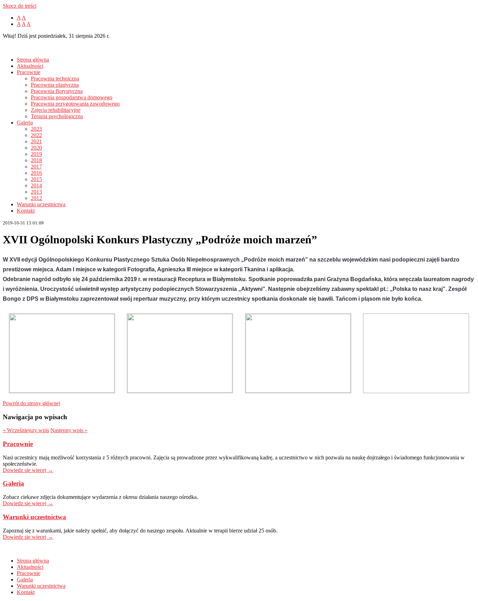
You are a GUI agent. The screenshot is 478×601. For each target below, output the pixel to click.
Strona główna (33, 60)
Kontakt (26, 211)
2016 (36, 173)
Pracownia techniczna (55, 78)
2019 (36, 154)
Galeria (25, 123)
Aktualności (30, 66)
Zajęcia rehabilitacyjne (55, 110)
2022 (36, 135)
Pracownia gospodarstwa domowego (71, 97)
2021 (36, 141)
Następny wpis (68, 430)
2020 (36, 148)
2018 (36, 160)
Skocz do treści (19, 6)
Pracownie (28, 72)
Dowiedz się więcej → (28, 470)
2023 (36, 129)
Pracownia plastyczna (55, 85)
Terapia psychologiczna (57, 116)
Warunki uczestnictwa (41, 204)
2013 (36, 192)
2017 (36, 167)
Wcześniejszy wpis (26, 430)
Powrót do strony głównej (31, 403)
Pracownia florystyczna (57, 91)
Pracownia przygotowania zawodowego (75, 104)
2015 (36, 179)
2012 (36, 198)
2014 (36, 185)
